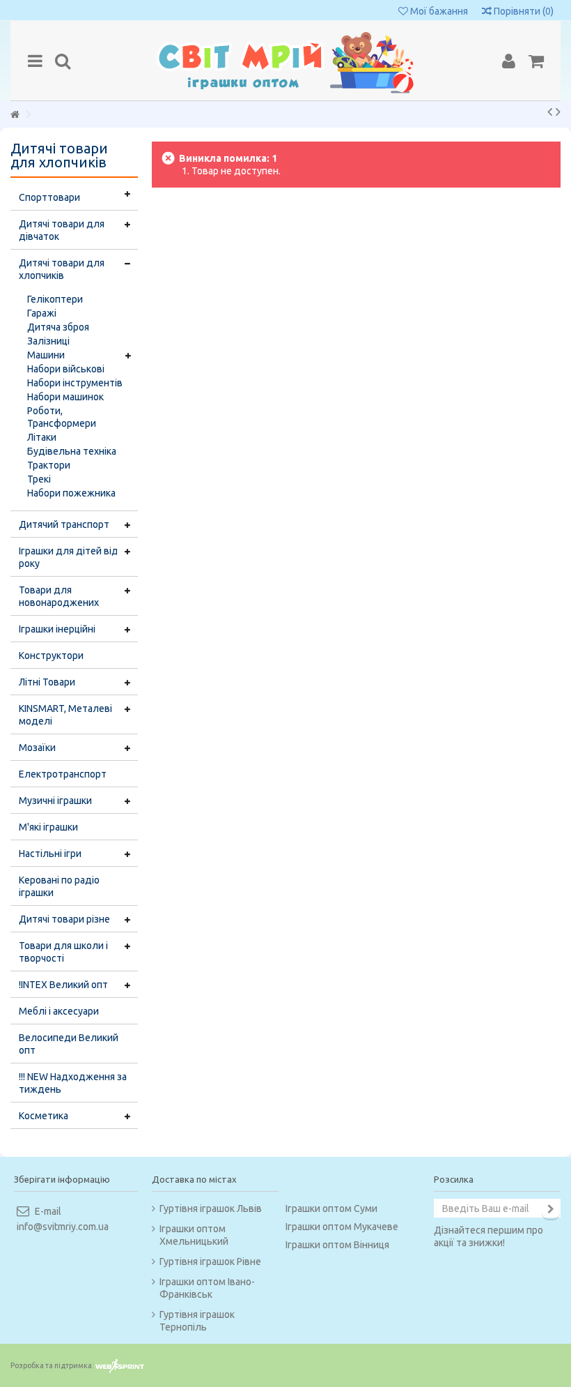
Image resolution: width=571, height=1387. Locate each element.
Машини (46, 355)
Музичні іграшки (55, 800)
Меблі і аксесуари (59, 1011)
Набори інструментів (75, 382)
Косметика (43, 1115)
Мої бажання (438, 11)
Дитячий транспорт (64, 524)
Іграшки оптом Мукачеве (342, 1226)
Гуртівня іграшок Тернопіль (197, 1321)
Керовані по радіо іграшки (59, 886)
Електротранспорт (63, 774)
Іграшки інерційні (57, 629)
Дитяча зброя (58, 327)
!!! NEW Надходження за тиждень (73, 1083)
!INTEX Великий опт (63, 984)
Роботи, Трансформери (61, 417)
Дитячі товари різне (64, 919)
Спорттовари (49, 197)
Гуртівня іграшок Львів (210, 1208)
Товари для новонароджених (59, 596)
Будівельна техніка (71, 451)
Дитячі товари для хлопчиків (61, 269)
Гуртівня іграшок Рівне (210, 1261)
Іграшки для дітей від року (68, 557)
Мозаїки (37, 747)
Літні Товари (47, 682)
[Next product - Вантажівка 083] (558, 111)
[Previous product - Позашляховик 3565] (549, 111)
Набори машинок (65, 396)
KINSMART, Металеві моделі (65, 715)
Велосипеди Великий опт (68, 1044)
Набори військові (65, 368)
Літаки (41, 437)
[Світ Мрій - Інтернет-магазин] (285, 60)
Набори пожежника (71, 493)
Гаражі (41, 313)
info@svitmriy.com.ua (63, 1226)
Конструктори (51, 655)
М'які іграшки (48, 827)
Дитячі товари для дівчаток (61, 230)
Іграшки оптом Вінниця (337, 1244)
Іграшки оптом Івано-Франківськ (207, 1288)
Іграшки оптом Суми (331, 1208)
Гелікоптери (55, 299)
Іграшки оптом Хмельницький (193, 1235)
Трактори (48, 465)
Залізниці (48, 341)
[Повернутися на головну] (14, 114)
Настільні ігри (50, 853)
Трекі (39, 479)
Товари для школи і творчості (63, 952)
